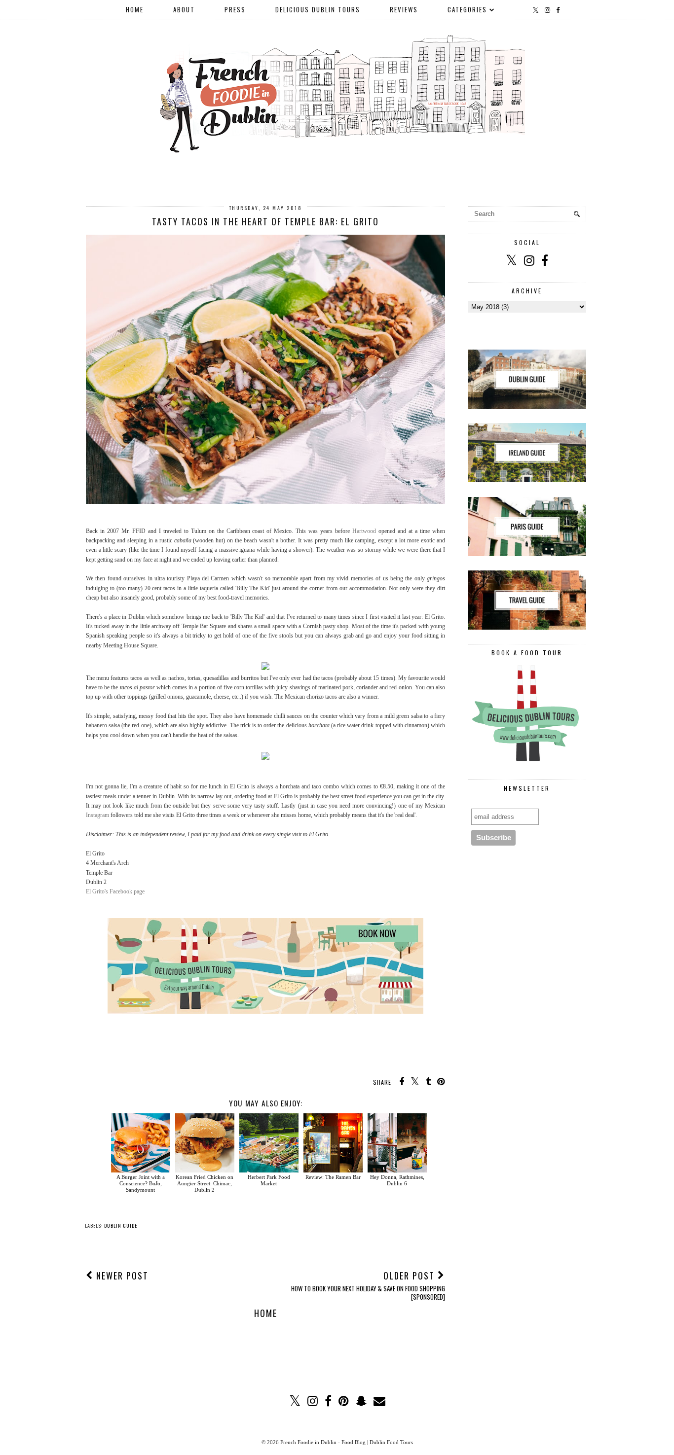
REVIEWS (404, 9)
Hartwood (364, 531)
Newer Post (121, 1275)
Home (265, 1313)
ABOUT (184, 9)
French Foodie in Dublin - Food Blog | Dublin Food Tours (346, 1442)
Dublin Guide (120, 1225)
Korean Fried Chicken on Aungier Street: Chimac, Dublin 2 (204, 1183)
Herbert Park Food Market (269, 1180)
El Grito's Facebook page (115, 891)
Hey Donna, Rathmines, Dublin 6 (397, 1180)
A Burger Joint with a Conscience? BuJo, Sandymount (140, 1183)
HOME (135, 9)
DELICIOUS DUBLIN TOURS (317, 9)
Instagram (97, 815)
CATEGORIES (467, 9)
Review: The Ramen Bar (333, 1177)
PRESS (235, 9)
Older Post (368, 1285)
